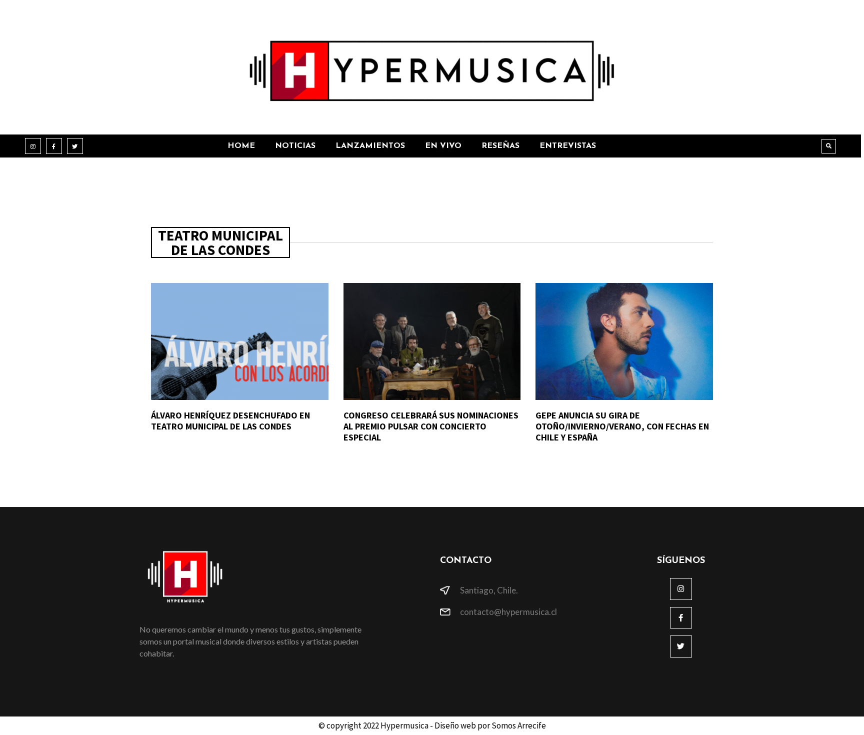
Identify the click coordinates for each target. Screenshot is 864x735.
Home (241, 146)
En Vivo (443, 146)
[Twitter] (75, 146)
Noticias (295, 146)
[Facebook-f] (54, 146)
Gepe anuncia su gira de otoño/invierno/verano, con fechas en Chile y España (622, 426)
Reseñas (501, 146)
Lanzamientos (370, 146)
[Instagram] (33, 146)
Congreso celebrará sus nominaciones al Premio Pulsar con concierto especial (431, 426)
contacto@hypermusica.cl (508, 611)
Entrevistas (568, 146)
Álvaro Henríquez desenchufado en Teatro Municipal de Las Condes (230, 421)
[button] (829, 146)
